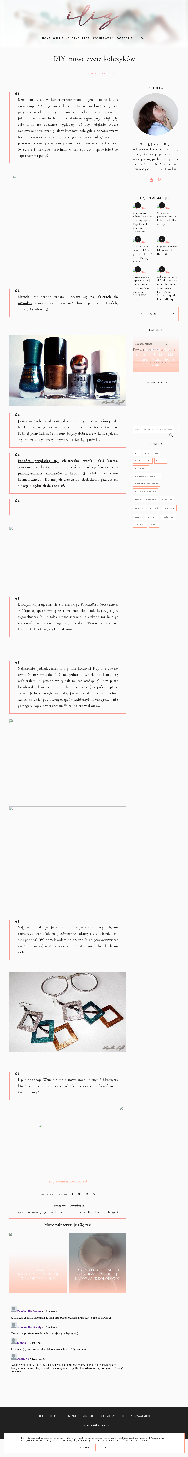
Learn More (84, 1447)
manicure (169, 508)
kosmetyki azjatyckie (146, 484)
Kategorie (124, 38)
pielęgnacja (168, 517)
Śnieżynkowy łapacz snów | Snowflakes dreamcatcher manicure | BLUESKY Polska (142, 288)
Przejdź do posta (38, 1287)
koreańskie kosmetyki (147, 476)
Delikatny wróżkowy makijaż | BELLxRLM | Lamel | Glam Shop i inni (156, 356)
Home (40, 1416)
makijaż (154, 508)
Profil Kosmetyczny (98, 38)
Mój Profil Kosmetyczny (98, 1416)
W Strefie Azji (143, 461)
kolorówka (141, 468)
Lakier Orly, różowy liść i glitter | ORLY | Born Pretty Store (143, 254)
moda (138, 517)
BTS (147, 453)
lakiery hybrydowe (145, 491)
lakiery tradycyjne (145, 499)
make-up (139, 508)
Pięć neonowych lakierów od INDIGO (167, 250)
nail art (151, 517)
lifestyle (167, 499)
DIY (156, 453)
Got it (105, 1447)
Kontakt (72, 38)
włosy (154, 525)
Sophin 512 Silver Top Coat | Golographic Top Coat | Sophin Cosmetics (143, 222)
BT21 (137, 453)
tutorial (140, 525)
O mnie (58, 38)
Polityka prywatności (136, 1416)
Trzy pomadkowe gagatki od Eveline (40, 1212)
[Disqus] (67, 1350)
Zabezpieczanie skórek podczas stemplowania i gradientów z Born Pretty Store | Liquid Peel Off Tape (167, 288)
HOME (46, 38)
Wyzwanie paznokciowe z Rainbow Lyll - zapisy (166, 218)
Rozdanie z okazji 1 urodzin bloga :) (94, 1212)
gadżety (160, 461)
